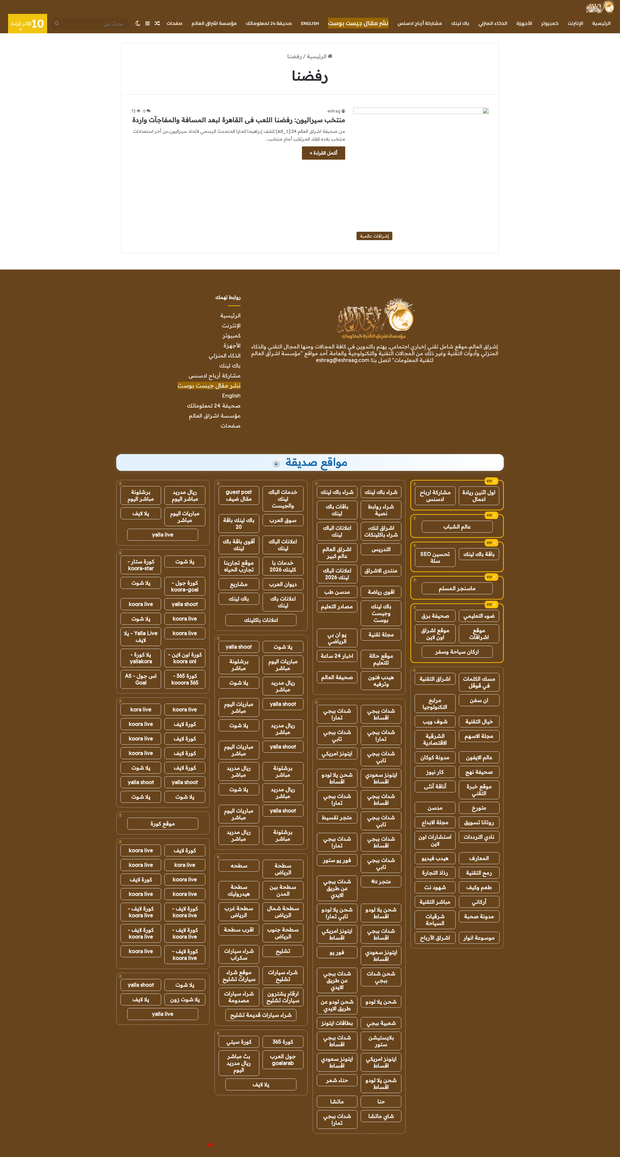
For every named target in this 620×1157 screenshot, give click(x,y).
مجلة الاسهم (479, 736)
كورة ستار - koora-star (141, 564)
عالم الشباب (457, 526)
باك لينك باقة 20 (238, 523)
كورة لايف (185, 724)
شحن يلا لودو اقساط (337, 778)
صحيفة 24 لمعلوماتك (269, 23)
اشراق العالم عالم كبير (337, 552)
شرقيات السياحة (435, 919)
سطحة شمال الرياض (283, 911)
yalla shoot (239, 646)
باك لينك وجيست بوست (381, 613)
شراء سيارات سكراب (239, 954)
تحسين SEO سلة (435, 557)
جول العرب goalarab (283, 1059)
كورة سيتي (239, 1041)
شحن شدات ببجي (381, 976)
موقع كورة (162, 823)
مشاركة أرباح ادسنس (420, 23)
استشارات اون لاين (434, 840)
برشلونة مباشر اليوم (141, 495)
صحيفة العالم (337, 677)
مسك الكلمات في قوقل (479, 682)
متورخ (479, 807)
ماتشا (337, 1101)
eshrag (333, 111)
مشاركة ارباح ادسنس (435, 495)
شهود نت (435, 887)
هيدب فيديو (435, 858)
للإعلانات (199, 1145)
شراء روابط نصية (381, 509)
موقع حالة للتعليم (381, 659)
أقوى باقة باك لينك (239, 544)
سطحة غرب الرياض (238, 911)
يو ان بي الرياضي (336, 637)
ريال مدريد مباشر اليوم (185, 495)
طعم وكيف (479, 887)
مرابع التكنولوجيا (435, 703)
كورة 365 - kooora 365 (185, 679)
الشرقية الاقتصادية (435, 739)
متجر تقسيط (337, 817)
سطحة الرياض (282, 869)
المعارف (479, 858)
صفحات (174, 23)
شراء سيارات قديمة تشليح (261, 1015)
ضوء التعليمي (479, 615)
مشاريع (239, 584)
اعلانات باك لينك (283, 602)
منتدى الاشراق (381, 570)
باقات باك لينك (337, 509)
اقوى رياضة (381, 592)
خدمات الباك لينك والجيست (282, 499)
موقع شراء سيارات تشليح (238, 975)
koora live (141, 604)
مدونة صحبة (479, 916)
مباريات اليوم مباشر (283, 664)
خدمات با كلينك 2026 (283, 566)
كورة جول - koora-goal (185, 586)
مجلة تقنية (381, 634)
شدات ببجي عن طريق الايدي (337, 888)
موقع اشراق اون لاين (435, 633)
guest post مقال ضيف (239, 495)
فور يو (337, 952)
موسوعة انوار (479, 937)
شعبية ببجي (381, 1023)
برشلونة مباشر (239, 664)
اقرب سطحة (239, 929)
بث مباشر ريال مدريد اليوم (239, 1063)
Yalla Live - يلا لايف (141, 636)
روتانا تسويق (479, 822)
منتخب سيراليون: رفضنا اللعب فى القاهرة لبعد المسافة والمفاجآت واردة (238, 120)
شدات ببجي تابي (337, 735)
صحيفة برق (435, 615)
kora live (140, 709)
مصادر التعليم (337, 606)
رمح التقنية (479, 872)
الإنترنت (575, 23)
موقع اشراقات (479, 633)
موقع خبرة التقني (479, 789)
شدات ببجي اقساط (381, 714)
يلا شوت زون (185, 999)
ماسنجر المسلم (457, 588)
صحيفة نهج (479, 772)
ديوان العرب (283, 584)
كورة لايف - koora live (185, 911)
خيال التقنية (479, 721)
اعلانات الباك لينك (337, 531)
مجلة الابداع (435, 822)
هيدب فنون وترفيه (381, 680)
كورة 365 (283, 1041)
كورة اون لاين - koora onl (185, 657)
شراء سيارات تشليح (283, 975)
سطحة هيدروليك (239, 890)
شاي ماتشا (381, 1116)
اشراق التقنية (434, 678)
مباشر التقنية (434, 901)
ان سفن (479, 700)
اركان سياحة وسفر (457, 651)
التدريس (381, 549)
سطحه (239, 865)
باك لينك (460, 23)
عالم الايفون (479, 757)
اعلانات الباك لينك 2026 (337, 573)
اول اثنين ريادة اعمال (478, 495)
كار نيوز (435, 772)
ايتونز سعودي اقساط (381, 778)
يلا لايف (261, 1084)
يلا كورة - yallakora (141, 657)
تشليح (283, 951)
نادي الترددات (479, 836)
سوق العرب (282, 520)
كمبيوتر (550, 23)
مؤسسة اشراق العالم (214, 23)
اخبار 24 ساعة (337, 656)
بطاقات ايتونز (337, 1023)
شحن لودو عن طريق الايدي (337, 1005)
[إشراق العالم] (599, 6)
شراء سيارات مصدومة (239, 996)
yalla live (162, 534)
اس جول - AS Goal (141, 679)
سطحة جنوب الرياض (283, 932)
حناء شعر (337, 1080)
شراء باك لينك (381, 492)
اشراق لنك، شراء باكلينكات (381, 531)
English (310, 23)
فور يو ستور (337, 860)
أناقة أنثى (435, 786)
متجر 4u (381, 881)
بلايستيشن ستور (381, 1040)
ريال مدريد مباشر (283, 686)
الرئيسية (601, 23)
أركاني (479, 901)
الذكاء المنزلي (492, 23)
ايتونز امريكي (337, 753)
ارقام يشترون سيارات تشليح (282, 996)
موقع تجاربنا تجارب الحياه (239, 566)
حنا (381, 1101)
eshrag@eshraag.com (342, 360)
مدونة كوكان (435, 757)
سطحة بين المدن (283, 890)
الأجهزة (524, 23)
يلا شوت (283, 646)
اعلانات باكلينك (261, 620)
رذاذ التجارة (435, 872)
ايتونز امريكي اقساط (337, 934)
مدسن (435, 807)
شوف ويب (435, 721)
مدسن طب (337, 592)
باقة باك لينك (479, 554)
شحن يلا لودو (381, 1001)
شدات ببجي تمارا (337, 714)
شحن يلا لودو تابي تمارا (337, 912)
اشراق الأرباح (435, 937)
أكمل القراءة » (323, 153)
